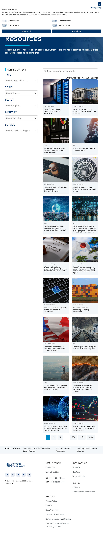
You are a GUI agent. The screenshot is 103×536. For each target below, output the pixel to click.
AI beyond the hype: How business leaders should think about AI (54, 150)
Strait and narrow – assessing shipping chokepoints (81, 310)
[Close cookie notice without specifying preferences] (99, 4)
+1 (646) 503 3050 (57, 482)
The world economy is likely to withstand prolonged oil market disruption (55, 428)
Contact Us (50, 467)
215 (82, 437)
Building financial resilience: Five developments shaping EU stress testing (55, 387)
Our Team (77, 472)
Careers (76, 487)
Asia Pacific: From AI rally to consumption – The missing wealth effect (84, 428)
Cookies (49, 505)
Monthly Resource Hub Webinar (87, 449)
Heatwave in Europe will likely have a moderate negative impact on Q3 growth (82, 388)
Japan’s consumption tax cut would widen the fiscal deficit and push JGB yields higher (84, 270)
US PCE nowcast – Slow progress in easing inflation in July (84, 189)
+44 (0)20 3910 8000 (57, 478)
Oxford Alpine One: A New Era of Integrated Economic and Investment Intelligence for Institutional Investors (84, 229)
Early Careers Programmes (84, 492)
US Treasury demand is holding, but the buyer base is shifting (84, 111)
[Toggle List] (35, 80)
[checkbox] (4, 21)
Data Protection (52, 510)
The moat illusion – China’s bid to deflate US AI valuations (55, 310)
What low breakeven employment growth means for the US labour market (56, 269)
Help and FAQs (79, 476)
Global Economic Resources (63, 449)
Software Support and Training (58, 519)
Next (91, 437)
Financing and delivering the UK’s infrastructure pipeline (84, 348)
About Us (76, 467)
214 (73, 437)
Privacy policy (96, 8)
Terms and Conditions (55, 514)
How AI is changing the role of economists (84, 149)
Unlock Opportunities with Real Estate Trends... (36, 449)
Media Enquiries (52, 472)
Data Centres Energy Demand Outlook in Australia (52, 111)
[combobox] (19, 80)
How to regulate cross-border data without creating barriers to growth (55, 228)
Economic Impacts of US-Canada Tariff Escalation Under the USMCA (55, 349)
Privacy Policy (51, 501)
